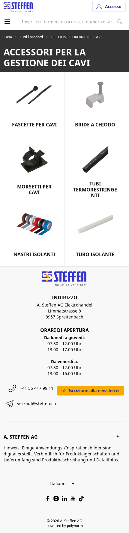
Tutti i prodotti (31, 37)
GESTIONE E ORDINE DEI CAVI (76, 37)
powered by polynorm (64, 525)
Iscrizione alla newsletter (94, 390)
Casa (8, 37)
